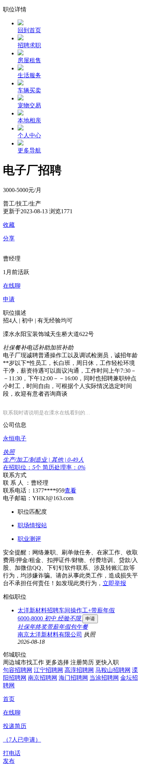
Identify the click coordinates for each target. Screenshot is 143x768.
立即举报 (114, 583)
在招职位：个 (23, 467)
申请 (90, 618)
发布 (9, 761)
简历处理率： (64, 467)
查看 (70, 490)
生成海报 (130, 711)
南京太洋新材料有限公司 (50, 634)
